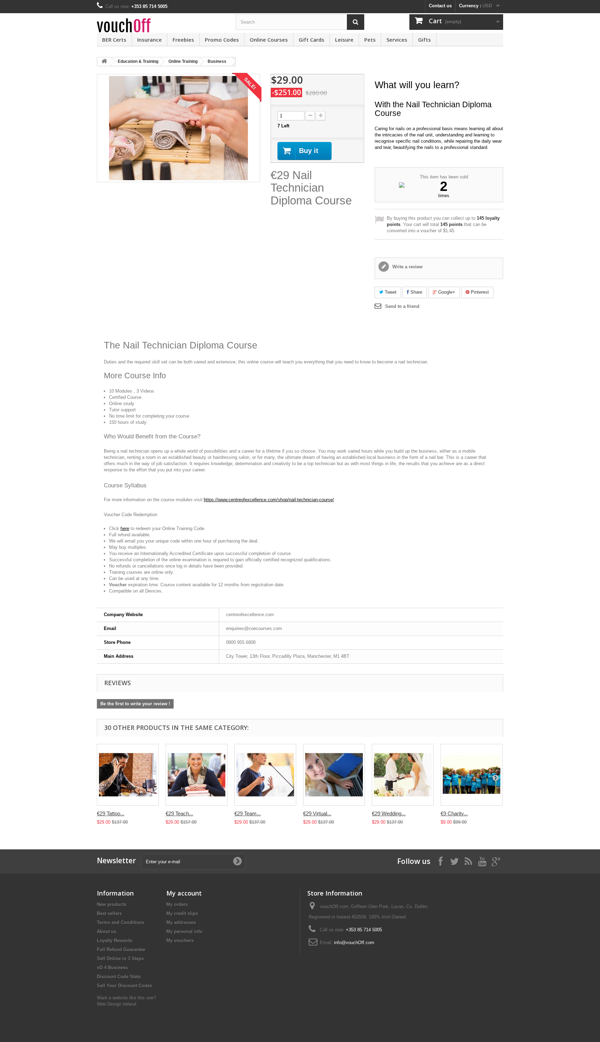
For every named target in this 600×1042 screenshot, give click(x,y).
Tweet (390, 292)
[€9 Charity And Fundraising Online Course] (471, 775)
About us (106, 931)
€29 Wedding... (389, 813)
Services (396, 39)
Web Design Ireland (116, 1004)
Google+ (446, 292)
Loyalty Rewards (114, 940)
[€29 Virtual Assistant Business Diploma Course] (334, 775)
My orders (177, 904)
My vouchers (180, 940)
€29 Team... (247, 813)
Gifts (424, 39)
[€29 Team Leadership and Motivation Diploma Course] (265, 775)
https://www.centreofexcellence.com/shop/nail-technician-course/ (269, 499)
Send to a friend (402, 306)
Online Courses (269, 39)
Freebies (183, 39)
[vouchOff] (161, 25)
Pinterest (479, 292)
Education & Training (138, 61)
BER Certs (114, 39)
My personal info (184, 931)
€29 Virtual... (317, 813)
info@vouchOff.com (354, 942)
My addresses (181, 922)
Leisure (344, 39)
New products (111, 904)
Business (217, 61)
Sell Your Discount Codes (124, 985)
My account (184, 893)
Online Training (183, 61)
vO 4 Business (112, 967)
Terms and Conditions (120, 922)
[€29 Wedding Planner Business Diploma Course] (403, 775)
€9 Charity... (454, 813)
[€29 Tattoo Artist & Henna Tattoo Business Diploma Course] (128, 775)
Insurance (149, 39)
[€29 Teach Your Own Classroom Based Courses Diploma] (196, 775)
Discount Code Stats (119, 976)
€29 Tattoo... (110, 813)
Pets (370, 39)
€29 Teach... (179, 813)
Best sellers (109, 913)
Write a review (407, 266)
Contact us (440, 5)
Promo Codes (222, 39)
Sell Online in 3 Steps (120, 958)
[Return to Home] (104, 61)
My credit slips (182, 913)
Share (415, 292)
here (124, 528)
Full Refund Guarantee (121, 949)
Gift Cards (311, 39)
